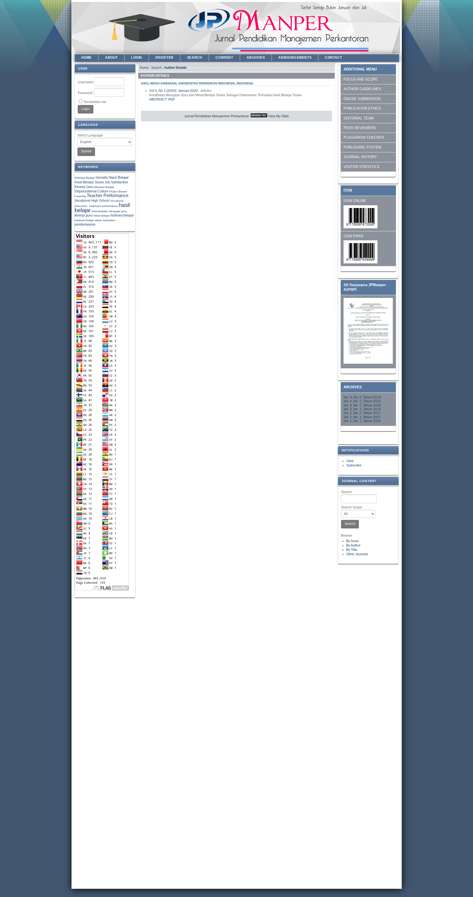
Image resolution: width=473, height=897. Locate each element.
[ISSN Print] (360, 262)
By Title (351, 550)
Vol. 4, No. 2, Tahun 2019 (362, 397)
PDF (171, 99)
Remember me (95, 102)
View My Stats (278, 116)
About (111, 57)
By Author (353, 545)
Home (86, 57)
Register (164, 57)
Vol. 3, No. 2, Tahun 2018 (362, 405)
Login (136, 57)
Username (85, 82)
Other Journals (357, 554)
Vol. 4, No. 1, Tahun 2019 (362, 401)
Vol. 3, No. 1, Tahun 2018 (362, 409)
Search (346, 492)
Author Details (175, 68)
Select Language (90, 135)
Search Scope (351, 507)
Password (85, 93)
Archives (256, 57)
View (350, 461)
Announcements (295, 57)
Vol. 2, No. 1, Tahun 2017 (362, 417)
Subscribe (353, 465)
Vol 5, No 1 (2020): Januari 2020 (173, 91)
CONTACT (333, 57)
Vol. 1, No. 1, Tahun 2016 (362, 421)
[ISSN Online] (360, 227)
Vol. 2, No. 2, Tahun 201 (361, 413)
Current (224, 57)
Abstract (158, 99)
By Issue (352, 541)
